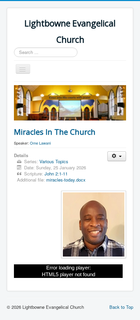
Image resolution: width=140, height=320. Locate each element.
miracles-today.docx (66, 179)
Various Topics (53, 161)
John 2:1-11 (56, 173)
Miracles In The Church (54, 132)
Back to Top (121, 307)
